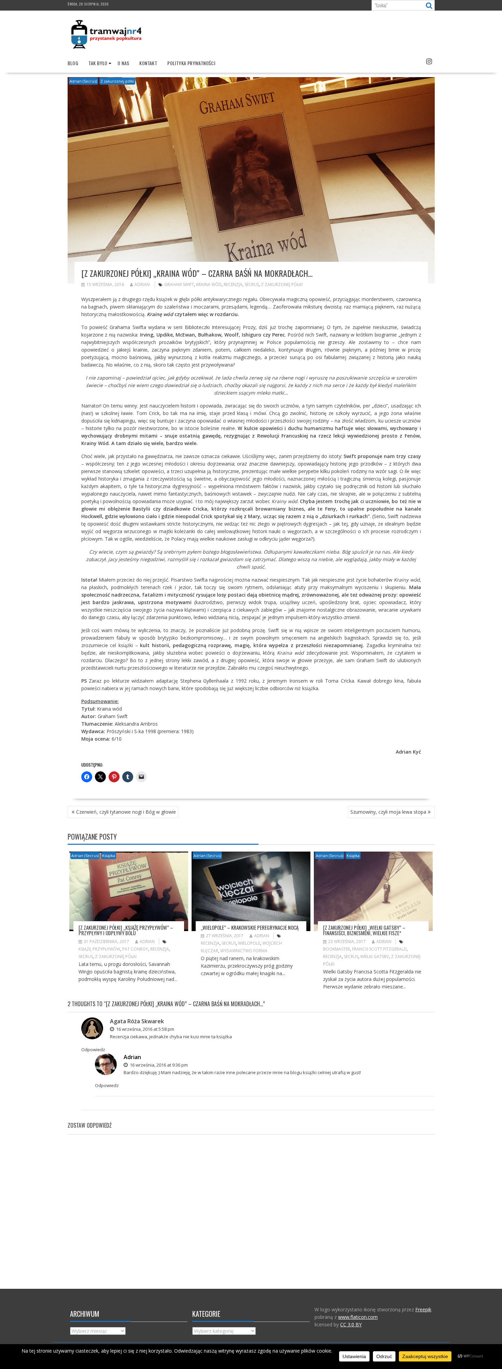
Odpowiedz (93, 1049)
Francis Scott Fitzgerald (379, 949)
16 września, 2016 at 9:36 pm (158, 1065)
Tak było (97, 63)
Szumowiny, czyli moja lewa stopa (388, 812)
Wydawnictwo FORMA (243, 951)
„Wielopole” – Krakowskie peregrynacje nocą (249, 927)
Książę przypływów (99, 949)
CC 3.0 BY (351, 1324)
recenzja (233, 284)
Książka (108, 855)
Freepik (423, 1309)
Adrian (142, 284)
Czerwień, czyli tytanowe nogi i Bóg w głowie (126, 812)
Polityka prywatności (191, 63)
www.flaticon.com (358, 1317)
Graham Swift (179, 284)
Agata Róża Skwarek (137, 1021)
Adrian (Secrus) (83, 81)
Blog (73, 63)
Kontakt (148, 63)
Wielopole (249, 943)
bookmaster (336, 949)
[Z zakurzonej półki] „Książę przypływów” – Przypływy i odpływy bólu (126, 930)
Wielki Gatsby (374, 956)
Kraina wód (209, 284)
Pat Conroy (135, 949)
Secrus (252, 284)
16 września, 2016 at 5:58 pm (144, 1029)
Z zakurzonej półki (117, 81)
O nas (123, 63)
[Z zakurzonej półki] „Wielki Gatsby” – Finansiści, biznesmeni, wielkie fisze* (364, 930)
